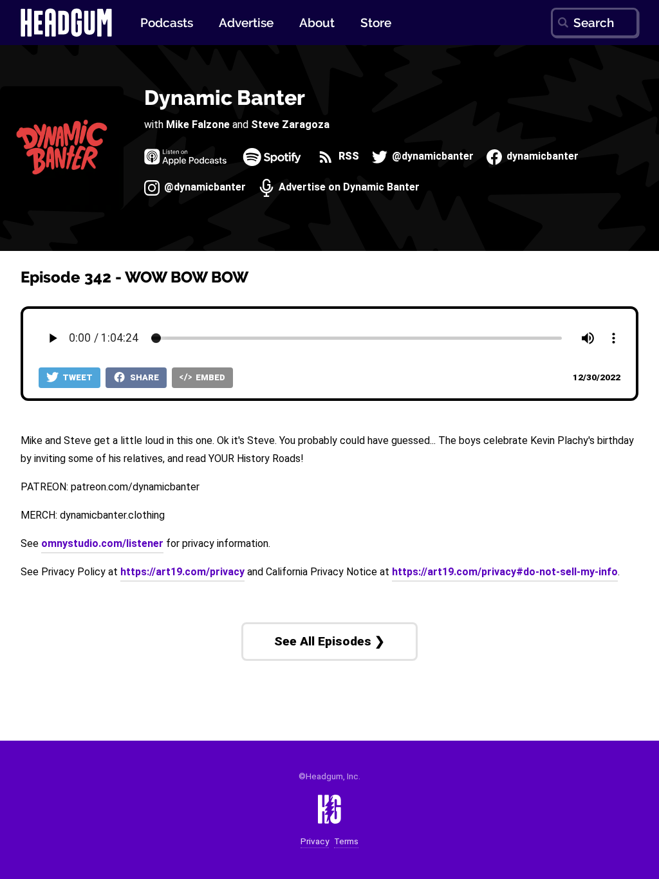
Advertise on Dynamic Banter (348, 187)
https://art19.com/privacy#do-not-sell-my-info (505, 572)
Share (143, 377)
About (317, 22)
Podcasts (166, 22)
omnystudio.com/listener (102, 543)
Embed (209, 377)
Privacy (315, 841)
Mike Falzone (198, 124)
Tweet (76, 377)
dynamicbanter (541, 157)
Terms (346, 841)
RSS (347, 157)
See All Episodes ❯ (329, 641)
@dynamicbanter (431, 157)
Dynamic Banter (224, 97)
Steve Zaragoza (290, 124)
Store (375, 22)
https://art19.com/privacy (182, 572)
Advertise (246, 22)
